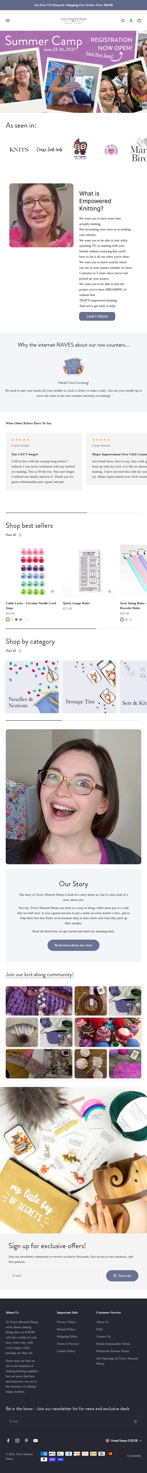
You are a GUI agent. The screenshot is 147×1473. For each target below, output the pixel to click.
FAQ (99, 1329)
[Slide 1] (73, 72)
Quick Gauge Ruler (76, 603)
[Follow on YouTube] (35, 1440)
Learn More (97, 316)
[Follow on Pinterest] (26, 1440)
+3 (27, 620)
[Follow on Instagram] (17, 1440)
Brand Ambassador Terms (113, 1344)
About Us (102, 1322)
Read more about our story (73, 945)
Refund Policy (66, 1329)
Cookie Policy (66, 1351)
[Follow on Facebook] (8, 1440)
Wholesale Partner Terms (112, 1351)
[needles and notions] (32, 687)
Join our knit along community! (40, 974)
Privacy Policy (66, 1322)
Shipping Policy (67, 1336)
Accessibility (134, 1455)
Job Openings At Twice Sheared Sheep (117, 1361)
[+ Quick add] (52, 591)
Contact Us (103, 1336)
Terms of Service (68, 1344)
